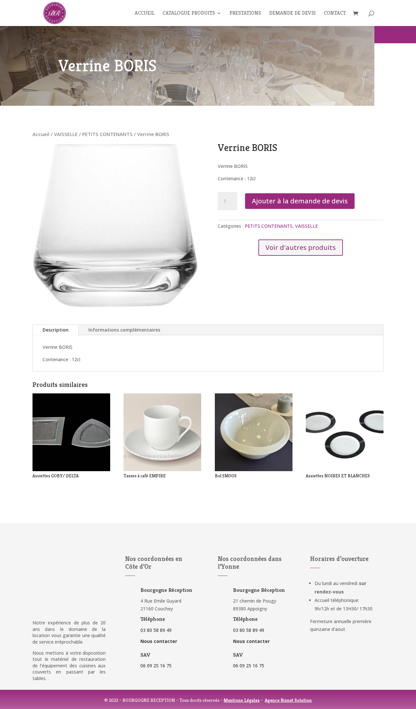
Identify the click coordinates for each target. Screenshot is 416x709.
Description (56, 330)
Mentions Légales (242, 700)
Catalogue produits (188, 13)
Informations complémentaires (124, 330)
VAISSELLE (66, 134)
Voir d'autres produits (301, 247)
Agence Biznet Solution (288, 700)
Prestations (245, 13)
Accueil (144, 13)
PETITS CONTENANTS (107, 134)
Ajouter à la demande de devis (300, 201)
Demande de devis (292, 13)
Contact (335, 13)
